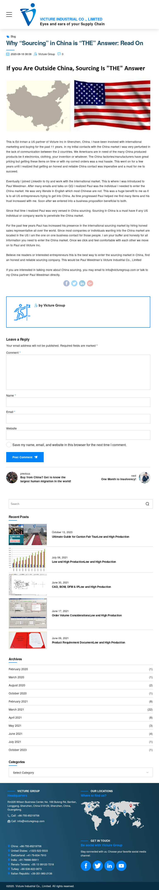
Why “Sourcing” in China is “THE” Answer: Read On (74, 43)
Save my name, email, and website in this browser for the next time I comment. (69, 445)
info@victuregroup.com (121, 270)
